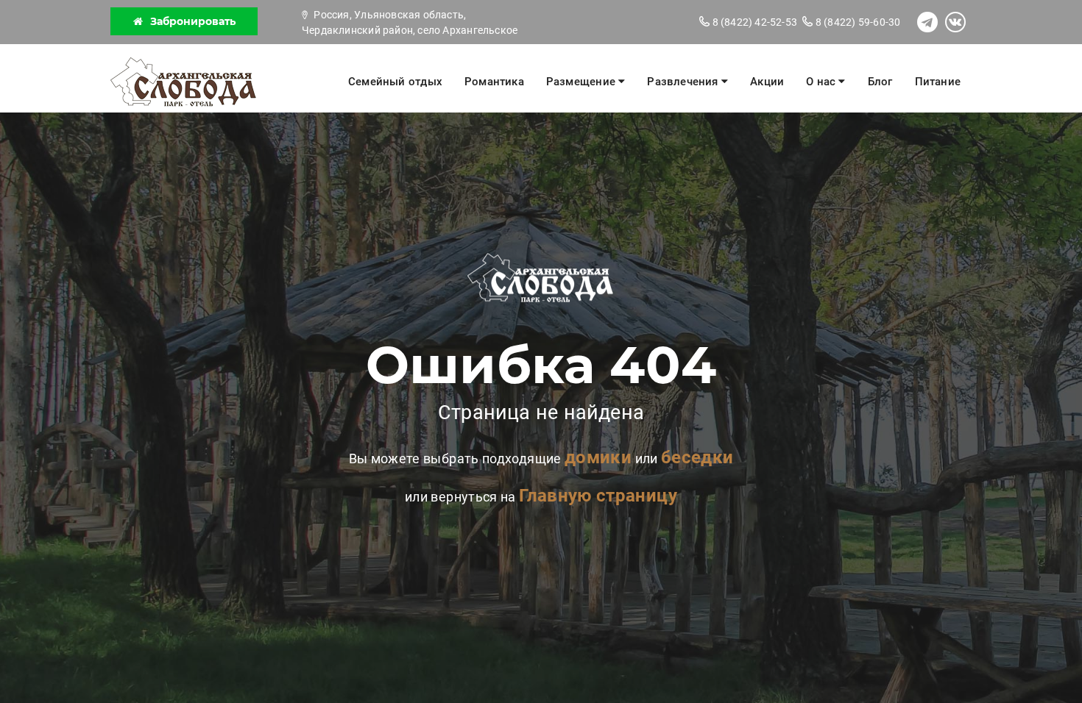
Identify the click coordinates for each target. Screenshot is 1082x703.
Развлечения (684, 81)
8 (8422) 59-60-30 (857, 22)
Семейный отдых (395, 81)
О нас (822, 81)
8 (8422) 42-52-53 (753, 22)
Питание (938, 81)
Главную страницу (598, 495)
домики (598, 457)
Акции (767, 81)
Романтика (494, 81)
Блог (880, 81)
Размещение (582, 81)
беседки (697, 457)
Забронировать (193, 21)
